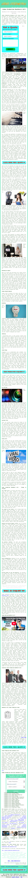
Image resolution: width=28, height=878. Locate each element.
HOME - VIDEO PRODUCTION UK (14, 860)
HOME (12, 7)
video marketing (13, 821)
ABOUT (18, 7)
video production (19, 18)
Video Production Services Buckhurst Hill (13, 772)
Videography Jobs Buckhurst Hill (9, 846)
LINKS (15, 7)
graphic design (5, 824)
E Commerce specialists (14, 814)
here (3, 770)
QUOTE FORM (23, 737)
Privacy (25, 866)
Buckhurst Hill (5, 595)
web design (21, 822)
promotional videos (12, 726)
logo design (5, 822)
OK (21, 877)
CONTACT (21, 7)
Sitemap (2, 866)
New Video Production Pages (12, 866)
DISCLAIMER (24, 7)
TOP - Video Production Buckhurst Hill (10, 850)
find (5, 752)
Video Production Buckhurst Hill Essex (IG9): (13, 15)
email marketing (8, 815)
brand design (21, 819)
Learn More (15, 877)
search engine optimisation (17, 820)
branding (13, 828)
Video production (6, 594)
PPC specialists (13, 823)
